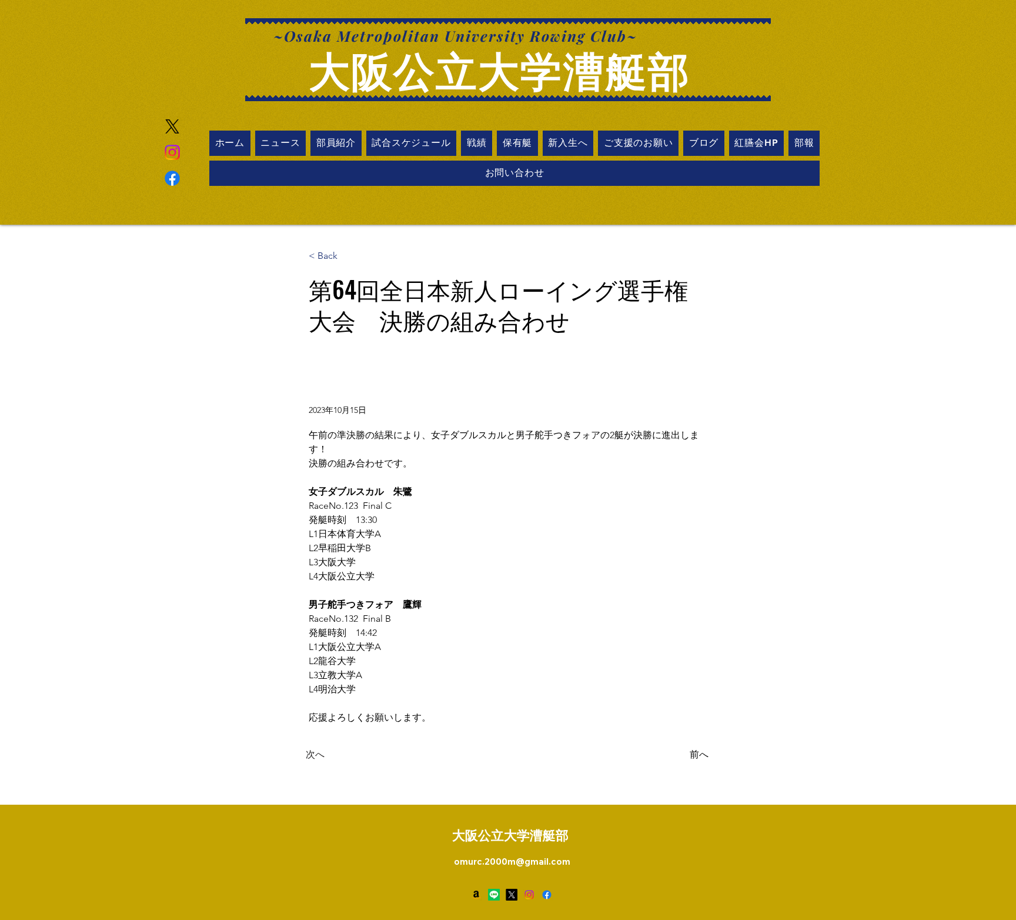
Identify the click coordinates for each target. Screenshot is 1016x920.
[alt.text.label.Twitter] (511, 895)
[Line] (494, 895)
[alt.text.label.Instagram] (529, 895)
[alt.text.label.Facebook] (172, 178)
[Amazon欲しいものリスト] (476, 895)
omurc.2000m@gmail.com (512, 861)
